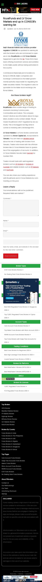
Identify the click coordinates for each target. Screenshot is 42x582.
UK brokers (19, 164)
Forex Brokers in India (9, 433)
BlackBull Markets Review (10, 411)
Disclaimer (21, 574)
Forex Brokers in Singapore (11, 447)
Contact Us (5, 483)
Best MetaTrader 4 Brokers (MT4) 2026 (17, 367)
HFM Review (6, 408)
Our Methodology (8, 486)
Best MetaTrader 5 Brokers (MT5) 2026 (16, 372)
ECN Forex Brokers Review (13, 270)
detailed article (28, 138)
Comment (7, 198)
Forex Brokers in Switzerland (11, 444)
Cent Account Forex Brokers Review (16, 326)
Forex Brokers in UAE (9, 439)
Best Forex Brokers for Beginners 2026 (17, 350)
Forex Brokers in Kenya (9, 449)
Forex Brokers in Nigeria (10, 441)
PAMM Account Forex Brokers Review (16, 335)
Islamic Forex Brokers (9, 463)
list (23, 59)
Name (6, 221)
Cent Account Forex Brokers (11, 458)
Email (5, 231)
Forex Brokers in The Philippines (12, 436)
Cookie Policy (28, 574)
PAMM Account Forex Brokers (11, 469)
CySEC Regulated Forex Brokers (14, 386)
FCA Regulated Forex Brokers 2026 (16, 391)
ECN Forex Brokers (8, 472)
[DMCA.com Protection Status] (8, 380)
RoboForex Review (8, 425)
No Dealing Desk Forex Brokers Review (17, 274)
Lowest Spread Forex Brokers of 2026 (16, 359)
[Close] (36, 281)
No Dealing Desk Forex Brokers (12, 474)
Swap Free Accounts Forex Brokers (13, 461)
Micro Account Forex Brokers (11, 466)
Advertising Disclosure (9, 491)
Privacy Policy (13, 574)
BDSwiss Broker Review (9, 419)
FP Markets (35, 167)
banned (30, 153)
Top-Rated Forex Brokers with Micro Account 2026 (21, 330)
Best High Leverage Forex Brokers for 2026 (18, 355)
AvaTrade (9, 170)
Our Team (5, 488)
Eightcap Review (7, 416)
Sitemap (4, 494)
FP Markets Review (8, 414)
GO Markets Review (8, 422)
